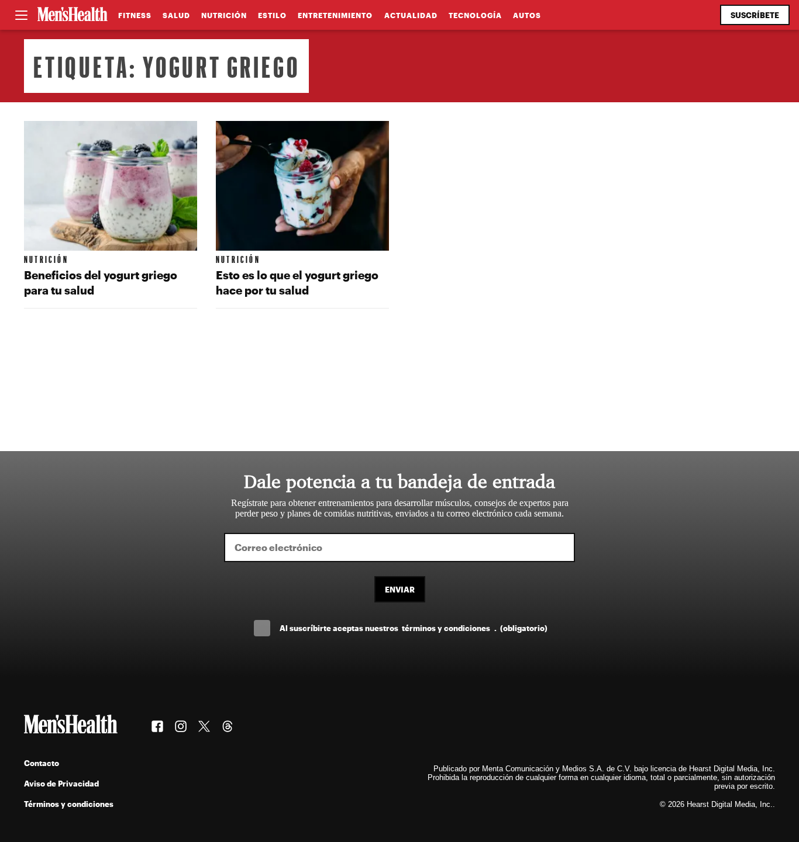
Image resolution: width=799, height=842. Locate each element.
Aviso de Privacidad (61, 783)
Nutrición (224, 15)
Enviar (400, 589)
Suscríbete (755, 15)
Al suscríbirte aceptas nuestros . (413, 627)
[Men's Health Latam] (72, 15)
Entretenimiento (335, 15)
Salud (176, 15)
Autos (527, 15)
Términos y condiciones (68, 803)
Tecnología (475, 15)
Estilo (272, 15)
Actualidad (411, 15)
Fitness (134, 15)
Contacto (41, 762)
